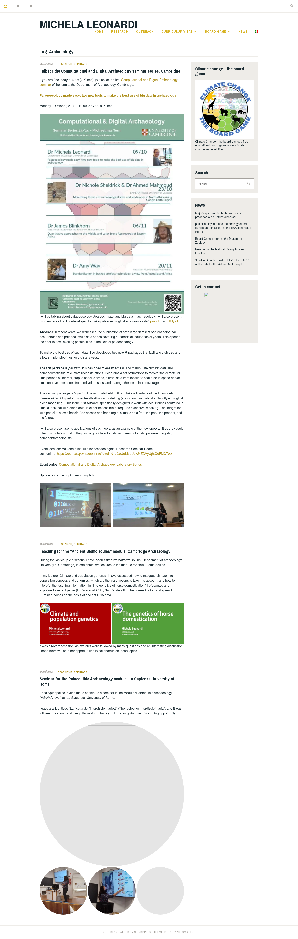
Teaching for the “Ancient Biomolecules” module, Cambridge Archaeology (105, 551)
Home (99, 31)
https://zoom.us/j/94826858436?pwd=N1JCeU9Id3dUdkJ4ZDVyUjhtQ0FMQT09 (114, 453)
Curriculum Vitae (177, 31)
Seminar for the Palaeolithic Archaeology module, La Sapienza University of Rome (107, 681)
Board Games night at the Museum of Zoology (219, 240)
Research (119, 31)
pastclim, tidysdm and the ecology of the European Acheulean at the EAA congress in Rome (223, 228)
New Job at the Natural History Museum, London (221, 251)
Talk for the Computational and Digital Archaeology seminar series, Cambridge (110, 71)
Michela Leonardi (88, 24)
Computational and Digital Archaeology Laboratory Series (100, 464)
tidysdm (174, 321)
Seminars (81, 64)
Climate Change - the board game (217, 141)
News (243, 31)
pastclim (156, 321)
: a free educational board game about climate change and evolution (221, 145)
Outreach (145, 31)
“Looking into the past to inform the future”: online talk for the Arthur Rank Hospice (222, 262)
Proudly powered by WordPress (127, 932)
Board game (215, 31)
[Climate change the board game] (224, 109)
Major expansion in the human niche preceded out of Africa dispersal (218, 215)
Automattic (185, 932)
